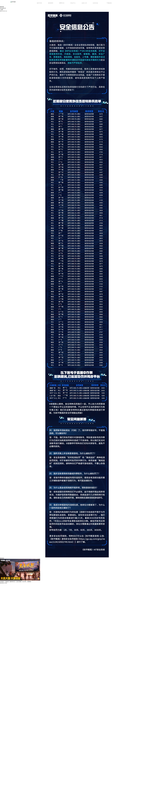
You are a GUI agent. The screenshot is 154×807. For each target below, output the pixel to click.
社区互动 (95, 3)
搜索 (119, 3)
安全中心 (73, 3)
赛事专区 (61, 3)
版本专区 (39, 3)
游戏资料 (50, 3)
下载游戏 (109, 3)
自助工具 (84, 3)
